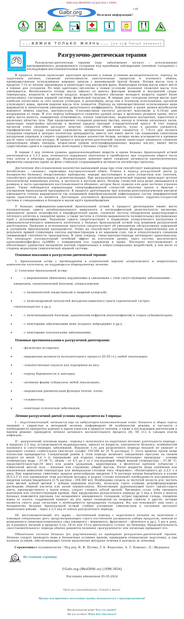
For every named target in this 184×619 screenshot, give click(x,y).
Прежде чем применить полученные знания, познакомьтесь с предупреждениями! (92, 598)
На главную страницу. (40, 556)
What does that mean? (102, 614)
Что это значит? (106, 609)
